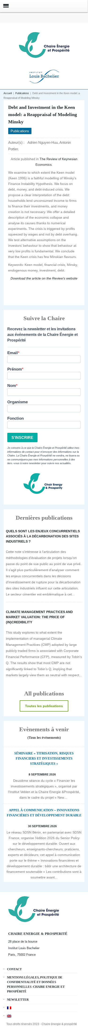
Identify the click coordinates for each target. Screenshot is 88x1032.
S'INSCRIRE (22, 438)
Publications (22, 93)
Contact (14, 969)
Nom (11, 386)
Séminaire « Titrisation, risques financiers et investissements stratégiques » (44, 758)
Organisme (17, 402)
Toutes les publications (44, 706)
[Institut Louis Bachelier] (44, 76)
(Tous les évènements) (44, 737)
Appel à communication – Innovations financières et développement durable (44, 812)
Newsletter (18, 999)
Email (12, 353)
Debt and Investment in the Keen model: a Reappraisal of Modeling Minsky (42, 114)
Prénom (14, 369)
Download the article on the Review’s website (44, 278)
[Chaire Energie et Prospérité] (44, 44)
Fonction (15, 418)
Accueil (8, 93)
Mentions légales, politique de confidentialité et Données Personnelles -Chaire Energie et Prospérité (36, 984)
